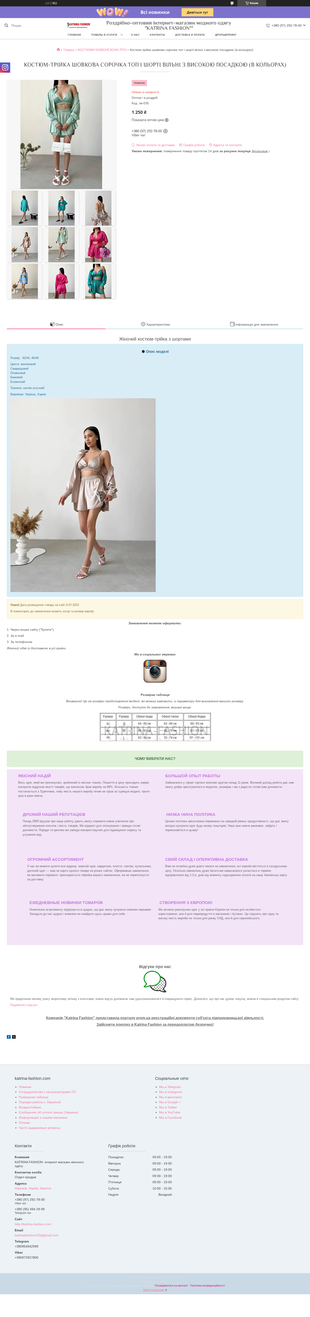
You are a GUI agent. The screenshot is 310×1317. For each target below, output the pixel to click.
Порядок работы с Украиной (40, 1102)
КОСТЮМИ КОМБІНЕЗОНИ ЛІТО (102, 50)
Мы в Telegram (170, 1087)
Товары (68, 50)
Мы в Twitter (168, 1107)
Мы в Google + (170, 1102)
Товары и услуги (104, 34)
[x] (14, 1037)
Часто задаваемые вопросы (39, 1128)
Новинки (25, 1087)
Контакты (157, 34)
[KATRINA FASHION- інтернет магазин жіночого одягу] (78, 25)
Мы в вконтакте (170, 1097)
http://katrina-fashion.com (33, 1224)
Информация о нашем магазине (43, 1117)
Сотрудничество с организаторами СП (47, 1092)
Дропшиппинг (226, 34)
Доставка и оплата (190, 34)
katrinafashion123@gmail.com (36, 1235)
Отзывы (24, 1122)
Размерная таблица (33, 1097)
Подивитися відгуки (23, 1005)
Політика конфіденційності (207, 1285)
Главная (74, 34)
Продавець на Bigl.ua (155, 1281)
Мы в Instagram (170, 1092)
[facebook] (9, 1037)
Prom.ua (177, 1277)
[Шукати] (6, 25)
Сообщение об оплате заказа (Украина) (48, 1112)
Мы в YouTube (169, 1112)
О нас (135, 34)
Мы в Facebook (170, 1117)
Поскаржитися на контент (171, 1285)
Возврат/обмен (30, 1107)
